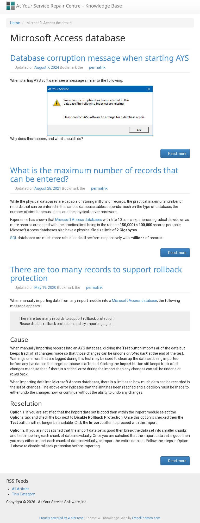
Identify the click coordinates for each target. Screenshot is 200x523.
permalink (97, 67)
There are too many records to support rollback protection (96, 273)
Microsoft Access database (134, 300)
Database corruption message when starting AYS (99, 58)
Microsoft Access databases (78, 220)
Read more (176, 153)
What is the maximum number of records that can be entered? (94, 174)
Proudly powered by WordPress (61, 518)
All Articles (20, 489)
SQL (13, 238)
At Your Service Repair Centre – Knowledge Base (68, 6)
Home (15, 23)
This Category (23, 494)
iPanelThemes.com (146, 518)
